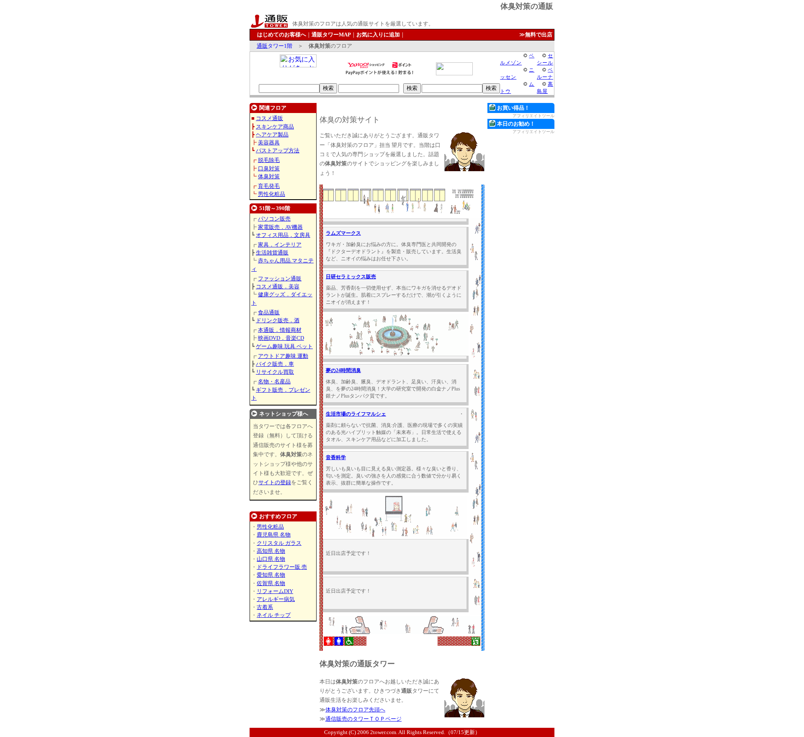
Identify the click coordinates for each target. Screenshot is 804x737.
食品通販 (269, 312)
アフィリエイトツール (533, 115)
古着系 (265, 607)
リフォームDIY (275, 591)
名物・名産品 (274, 381)
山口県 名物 (271, 559)
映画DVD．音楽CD (281, 338)
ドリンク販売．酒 (277, 320)
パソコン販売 (274, 219)
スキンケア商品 (275, 126)
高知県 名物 (271, 551)
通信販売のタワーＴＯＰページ (363, 719)
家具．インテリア (280, 244)
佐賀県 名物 (271, 583)
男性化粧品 (271, 194)
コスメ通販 (269, 118)
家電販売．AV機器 (280, 227)
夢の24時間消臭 (343, 370)
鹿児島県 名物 (274, 535)
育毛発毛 (269, 186)
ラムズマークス (343, 233)
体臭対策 (269, 176)
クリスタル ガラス (279, 543)
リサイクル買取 (275, 372)
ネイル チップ (274, 615)
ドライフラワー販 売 (282, 567)
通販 (262, 46)
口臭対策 (269, 168)
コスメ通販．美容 (277, 286)
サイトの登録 (274, 482)
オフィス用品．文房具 (283, 235)
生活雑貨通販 (272, 252)
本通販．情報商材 (280, 330)
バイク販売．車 (275, 364)
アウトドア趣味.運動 (283, 356)
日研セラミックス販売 (351, 277)
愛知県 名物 (271, 575)
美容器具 (269, 142)
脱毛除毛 (269, 160)
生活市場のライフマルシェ (356, 414)
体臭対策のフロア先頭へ (355, 709)
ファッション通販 (280, 278)
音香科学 (336, 457)
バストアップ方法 (277, 150)
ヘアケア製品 (272, 134)
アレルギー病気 (276, 599)
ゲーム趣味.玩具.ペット (284, 346)
